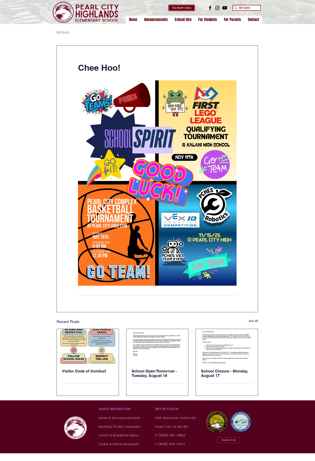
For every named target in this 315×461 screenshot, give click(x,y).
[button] (183, 20)
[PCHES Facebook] (210, 8)
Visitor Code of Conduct (84, 371)
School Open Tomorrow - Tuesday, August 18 (154, 373)
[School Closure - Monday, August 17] (227, 346)
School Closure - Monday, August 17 (224, 373)
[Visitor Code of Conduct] (88, 346)
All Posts (63, 32)
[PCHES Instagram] (217, 8)
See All (253, 321)
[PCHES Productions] (225, 8)
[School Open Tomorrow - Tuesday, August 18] (157, 346)
